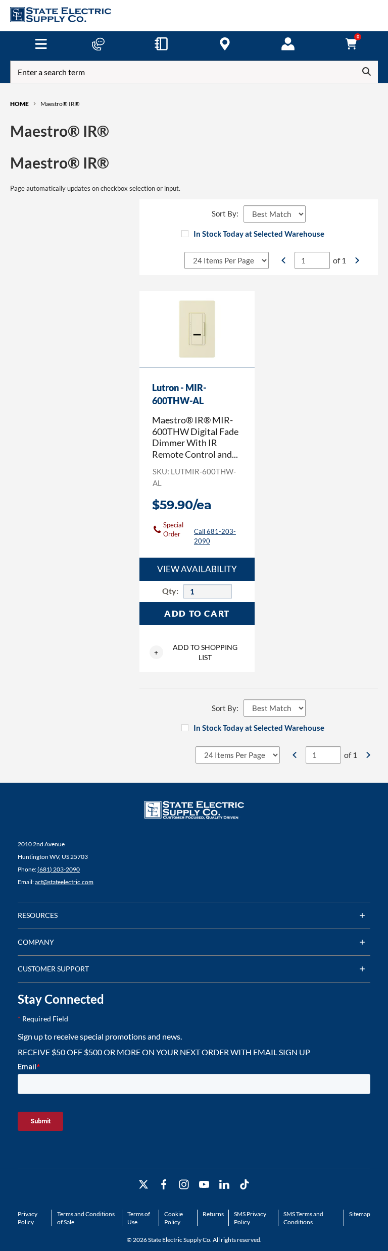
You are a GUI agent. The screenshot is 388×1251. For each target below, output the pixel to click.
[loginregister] (288, 43)
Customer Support (53, 968)
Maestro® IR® (60, 103)
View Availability (197, 569)
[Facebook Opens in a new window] (164, 1184)
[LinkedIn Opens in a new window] (224, 1184)
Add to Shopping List (195, 652)
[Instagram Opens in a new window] (184, 1184)
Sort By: (225, 213)
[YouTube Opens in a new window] (204, 1184)
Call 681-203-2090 (215, 536)
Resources (38, 915)
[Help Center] (98, 43)
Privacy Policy (27, 1218)
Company (36, 942)
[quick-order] (161, 43)
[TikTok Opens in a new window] (244, 1184)
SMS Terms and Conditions (303, 1218)
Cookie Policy (173, 1218)
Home (19, 103)
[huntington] (225, 43)
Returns (213, 1214)
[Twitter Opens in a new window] (143, 1184)
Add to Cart (197, 613)
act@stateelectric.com (64, 882)
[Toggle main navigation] (40, 43)
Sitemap (359, 1214)
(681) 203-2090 (58, 869)
